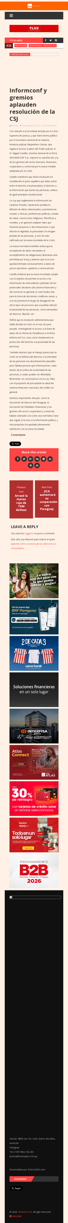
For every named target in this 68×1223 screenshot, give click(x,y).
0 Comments (51, 125)
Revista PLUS (25, 1211)
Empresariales (20, 54)
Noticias (20, 45)
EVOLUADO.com (36, 1169)
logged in (29, 533)
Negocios (50, 45)
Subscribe (16, 1216)
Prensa (15, 125)
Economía (36, 45)
